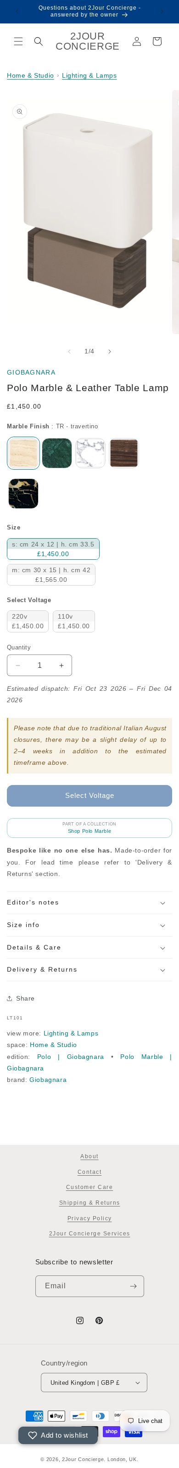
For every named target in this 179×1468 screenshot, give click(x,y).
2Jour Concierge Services (89, 1233)
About (89, 1156)
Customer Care (89, 1187)
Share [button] (25, 998)
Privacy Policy (89, 1218)
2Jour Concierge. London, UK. (100, 1459)
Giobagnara (31, 372)
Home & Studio (30, 75)
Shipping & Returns (89, 1203)
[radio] (23, 453)
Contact (90, 1172)
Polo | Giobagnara (70, 1056)
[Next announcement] (162, 11)
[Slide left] (69, 351)
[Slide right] (110, 351)
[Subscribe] (133, 1286)
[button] (18, 41)
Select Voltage (29, 600)
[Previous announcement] (17, 11)
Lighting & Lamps (89, 75)
